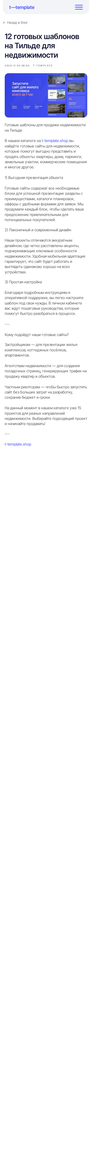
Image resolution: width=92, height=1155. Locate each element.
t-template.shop (55, 140)
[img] (79, 7)
